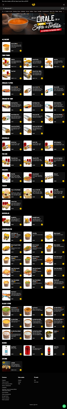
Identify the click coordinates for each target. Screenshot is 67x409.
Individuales (23, 11)
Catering (60, 11)
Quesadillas (40, 11)
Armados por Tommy (16, 11)
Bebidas (56, 11)
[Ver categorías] (64, 11)
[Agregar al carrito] (21, 51)
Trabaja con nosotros (5, 382)
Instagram (19, 380)
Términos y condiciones (5, 397)
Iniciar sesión (36, 382)
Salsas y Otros (52, 11)
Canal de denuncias (5, 392)
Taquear (35, 11)
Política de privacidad (5, 399)
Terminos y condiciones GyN (6, 385)
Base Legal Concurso (5, 396)
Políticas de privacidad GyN (6, 394)
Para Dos (27, 11)
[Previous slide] (3, 24)
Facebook (19, 382)
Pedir (35, 380)
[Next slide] (64, 24)
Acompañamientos (45, 11)
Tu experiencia (4, 387)
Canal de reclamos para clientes (7, 383)
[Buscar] (2, 11)
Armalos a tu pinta (8, 11)
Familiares (31, 11)
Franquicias (4, 380)
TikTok (19, 383)
